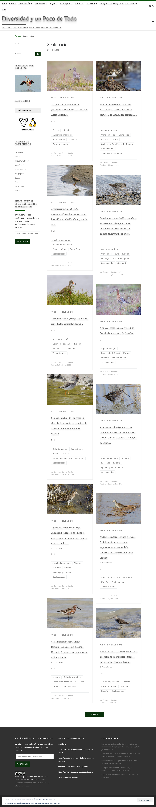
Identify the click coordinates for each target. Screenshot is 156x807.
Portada (18, 36)
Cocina (17, 178)
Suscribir (22, 241)
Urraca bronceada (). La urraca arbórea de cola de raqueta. (119, 762)
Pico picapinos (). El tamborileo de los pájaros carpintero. (116, 769)
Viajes (17, 182)
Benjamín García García (63, 153)
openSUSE (19, 165)
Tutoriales (19, 152)
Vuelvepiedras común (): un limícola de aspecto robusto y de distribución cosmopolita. (118, 109)
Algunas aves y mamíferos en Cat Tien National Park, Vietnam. (119, 775)
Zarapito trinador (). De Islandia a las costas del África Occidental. (69, 109)
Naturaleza (19, 186)
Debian (17, 156)
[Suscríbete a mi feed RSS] (153, 6)
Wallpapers (19, 173)
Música (17, 190)
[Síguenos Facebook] (150, 6)
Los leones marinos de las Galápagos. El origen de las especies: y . (120, 747)
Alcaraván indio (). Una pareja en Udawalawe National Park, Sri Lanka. (120, 755)
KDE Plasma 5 (20, 169)
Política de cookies (54, 803)
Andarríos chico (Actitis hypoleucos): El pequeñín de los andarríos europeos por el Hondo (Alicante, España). (118, 656)
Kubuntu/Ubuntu (22, 161)
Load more (94, 714)
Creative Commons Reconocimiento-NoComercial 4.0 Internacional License (32, 782)
